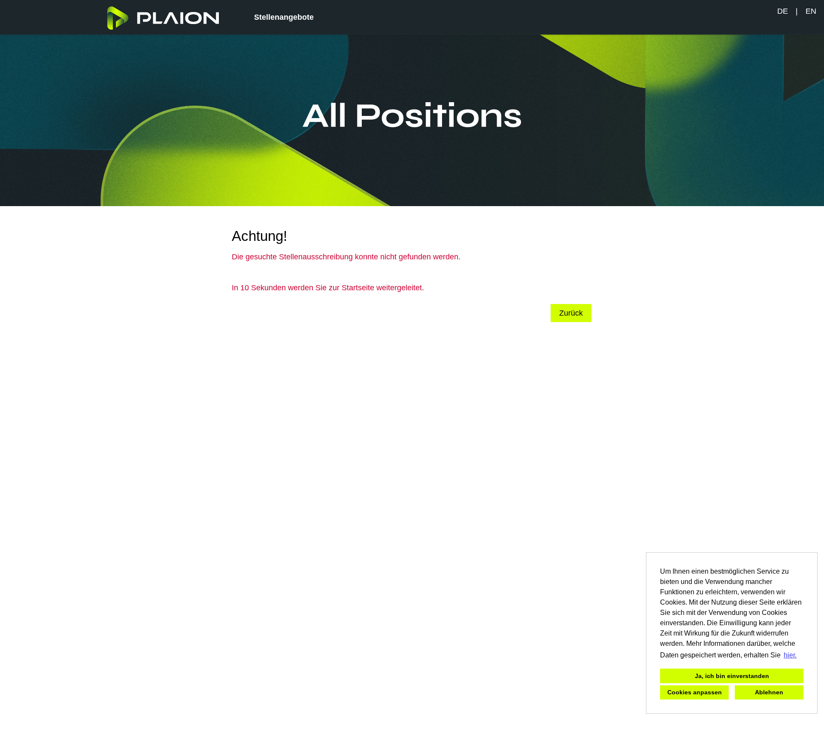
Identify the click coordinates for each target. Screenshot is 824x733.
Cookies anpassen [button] (694, 692)
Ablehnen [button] (769, 692)
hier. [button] (790, 655)
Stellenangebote (284, 17)
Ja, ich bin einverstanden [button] (732, 675)
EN (811, 11)
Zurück (571, 313)
